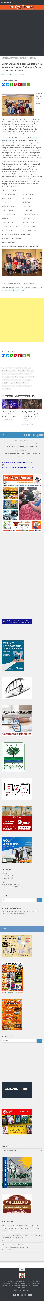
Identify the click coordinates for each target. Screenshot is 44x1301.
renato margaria (26, 380)
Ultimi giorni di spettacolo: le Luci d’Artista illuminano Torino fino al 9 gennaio (10, 414)
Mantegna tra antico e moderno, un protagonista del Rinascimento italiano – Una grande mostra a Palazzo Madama (30, 416)
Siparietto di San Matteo (8, 386)
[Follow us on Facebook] (25, 435)
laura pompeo (22, 377)
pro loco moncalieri (15, 380)
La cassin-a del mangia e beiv (9, 377)
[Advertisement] (22, 33)
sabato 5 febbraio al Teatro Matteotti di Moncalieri (15, 383)
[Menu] (41, 2)
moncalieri (31, 377)
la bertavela (30, 371)
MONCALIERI (18, 58)
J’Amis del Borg (21, 371)
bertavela (7, 368)
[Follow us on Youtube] (40, 435)
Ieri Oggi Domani (7, 2)
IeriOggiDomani (8, 74)
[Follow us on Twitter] (29, 435)
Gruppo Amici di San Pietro (9, 371)
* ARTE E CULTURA (7, 58)
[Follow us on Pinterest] (37, 435)
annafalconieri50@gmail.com (15, 290)
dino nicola (27, 368)
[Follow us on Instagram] (33, 435)
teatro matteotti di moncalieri (24, 386)
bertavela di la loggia (17, 368)
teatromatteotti (6, 389)
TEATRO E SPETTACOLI (29, 58)
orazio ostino (5, 380)
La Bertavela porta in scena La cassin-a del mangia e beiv (17, 374)
